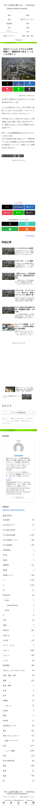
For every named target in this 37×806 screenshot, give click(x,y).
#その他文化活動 (8, 155)
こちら (10, 478)
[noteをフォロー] (27, 224)
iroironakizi (18, 455)
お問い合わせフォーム (27, 797)
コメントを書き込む (18, 412)
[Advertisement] (18, 180)
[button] (29, 89)
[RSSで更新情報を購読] (27, 229)
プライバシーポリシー (10, 797)
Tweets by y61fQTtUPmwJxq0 (13, 510)
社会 (22, 155)
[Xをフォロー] (10, 224)
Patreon (8, 480)
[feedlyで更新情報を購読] (10, 229)
